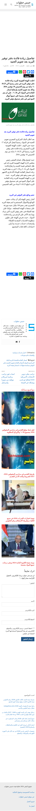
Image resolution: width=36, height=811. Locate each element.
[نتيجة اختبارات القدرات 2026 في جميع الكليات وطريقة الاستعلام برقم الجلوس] (18, 496)
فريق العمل (30, 801)
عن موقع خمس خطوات (26, 797)
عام (27, 355)
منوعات (23, 355)
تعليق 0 (5, 66)
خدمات (20, 352)
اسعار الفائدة (23, 360)
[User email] (17, 342)
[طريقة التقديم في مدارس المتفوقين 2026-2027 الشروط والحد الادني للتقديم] (18, 452)
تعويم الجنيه (10, 363)
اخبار (11, 66)
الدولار (22, 363)
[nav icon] (5, 4)
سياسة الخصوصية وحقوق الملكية (23, 792)
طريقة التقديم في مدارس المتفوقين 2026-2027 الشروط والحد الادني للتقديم (18, 475)
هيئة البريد (10, 365)
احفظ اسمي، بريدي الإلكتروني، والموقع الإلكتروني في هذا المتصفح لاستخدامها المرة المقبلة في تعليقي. (20, 631)
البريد (11, 360)
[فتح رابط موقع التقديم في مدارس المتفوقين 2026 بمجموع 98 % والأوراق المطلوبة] (18, 408)
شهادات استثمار (19, 365)
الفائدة (17, 363)
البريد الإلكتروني (29, 610)
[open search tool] (11, 4)
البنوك (26, 363)
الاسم (32, 601)
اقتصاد (16, 360)
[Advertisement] (18, 34)
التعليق (31, 583)
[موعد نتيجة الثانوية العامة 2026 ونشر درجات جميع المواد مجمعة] (18, 540)
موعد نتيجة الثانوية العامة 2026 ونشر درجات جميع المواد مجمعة (18, 563)
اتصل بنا (31, 806)
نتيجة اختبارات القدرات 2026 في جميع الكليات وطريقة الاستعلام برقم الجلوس (20, 519)
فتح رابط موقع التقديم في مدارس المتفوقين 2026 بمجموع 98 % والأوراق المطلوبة (18, 430)
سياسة (27, 365)
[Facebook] (19, 342)
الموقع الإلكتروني (29, 619)
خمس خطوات (23, 2)
